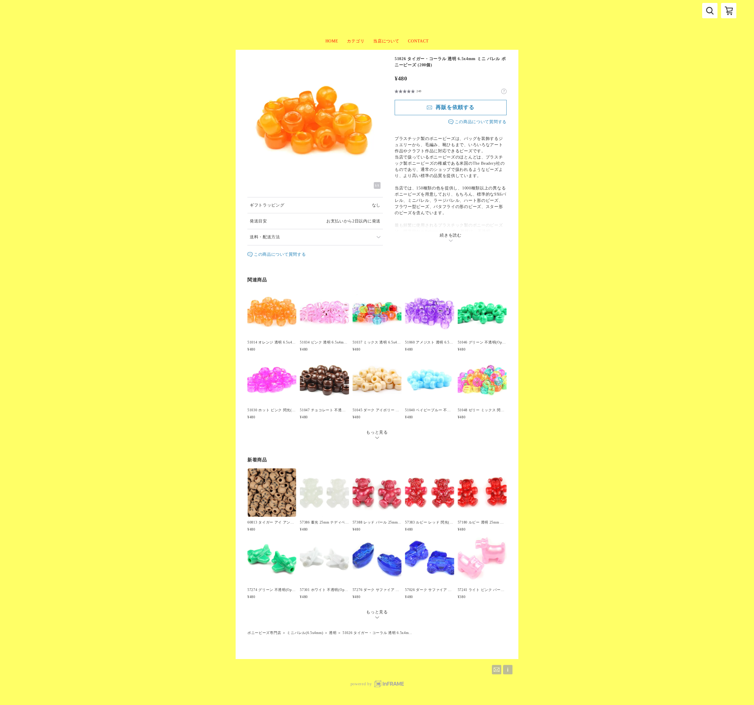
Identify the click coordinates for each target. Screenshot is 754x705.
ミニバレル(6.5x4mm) (305, 633)
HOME (331, 41)
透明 (332, 633)
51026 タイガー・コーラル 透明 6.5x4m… (377, 633)
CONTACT (418, 41)
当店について (386, 41)
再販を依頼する (455, 107)
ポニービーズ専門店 (264, 633)
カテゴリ (355, 41)
